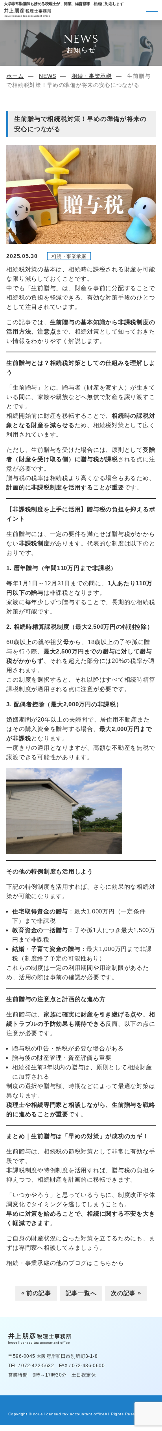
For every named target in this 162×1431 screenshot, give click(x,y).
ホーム (15, 76)
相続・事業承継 (92, 76)
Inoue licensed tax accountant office (68, 1414)
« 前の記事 (36, 1293)
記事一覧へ (81, 1293)
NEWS (47, 76)
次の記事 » (126, 1293)
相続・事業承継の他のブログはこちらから (65, 1263)
